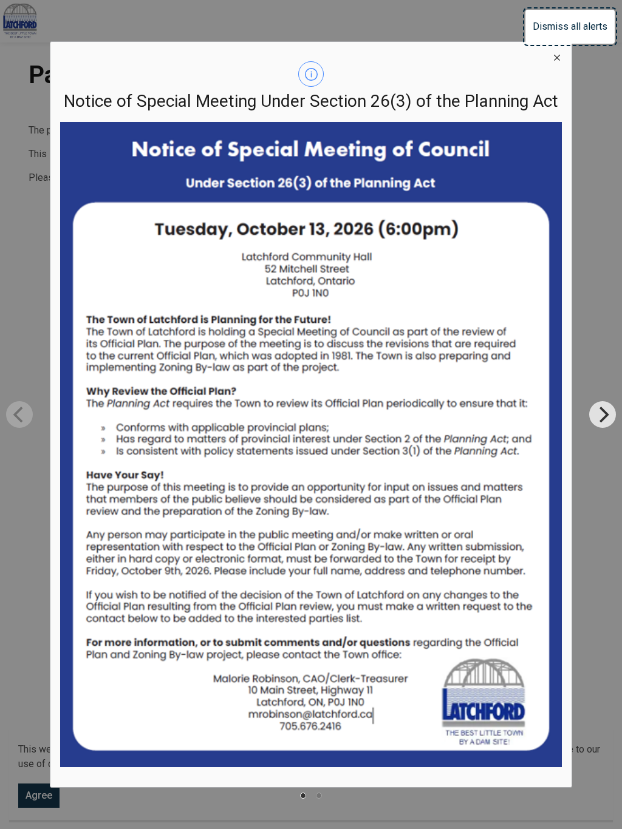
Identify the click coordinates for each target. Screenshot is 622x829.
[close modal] (557, 56)
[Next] (602, 414)
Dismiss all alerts (570, 26)
